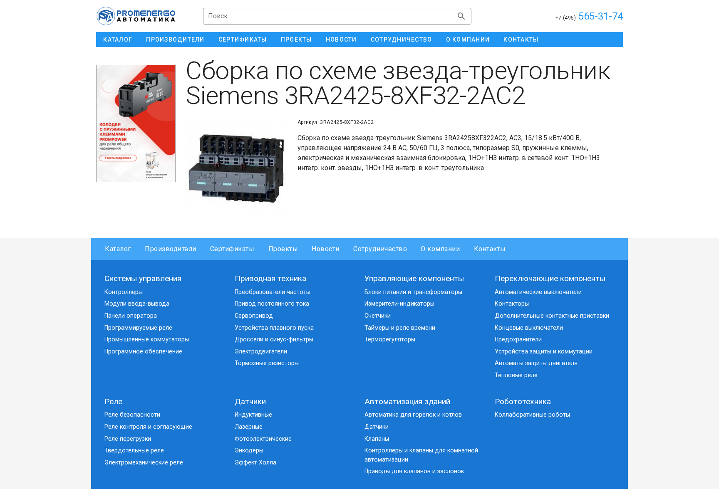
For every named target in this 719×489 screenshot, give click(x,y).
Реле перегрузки (127, 438)
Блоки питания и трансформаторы (413, 292)
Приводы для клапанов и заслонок (414, 471)
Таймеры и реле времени (399, 327)
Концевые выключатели (529, 327)
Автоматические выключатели (538, 292)
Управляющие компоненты (414, 278)
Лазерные (249, 426)
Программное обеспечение (143, 351)
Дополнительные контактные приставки (552, 315)
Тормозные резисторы (267, 363)
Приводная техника (270, 278)
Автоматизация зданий (407, 401)
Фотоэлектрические (263, 438)
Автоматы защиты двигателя (536, 363)
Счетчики (377, 315)
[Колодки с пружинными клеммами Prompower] (136, 123)
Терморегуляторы (389, 339)
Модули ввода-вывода (136, 303)
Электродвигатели (261, 351)
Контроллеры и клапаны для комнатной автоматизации (421, 455)
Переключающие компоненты (550, 278)
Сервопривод (254, 315)
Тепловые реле (516, 375)
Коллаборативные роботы (532, 414)
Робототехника (523, 401)
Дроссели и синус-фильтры (274, 339)
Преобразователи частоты (272, 292)
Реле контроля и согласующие (148, 426)
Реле (113, 401)
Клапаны (376, 438)
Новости (326, 249)
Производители (170, 249)
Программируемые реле (138, 327)
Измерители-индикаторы (399, 303)
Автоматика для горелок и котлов (413, 414)
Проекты (283, 249)
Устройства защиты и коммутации (544, 351)
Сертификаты (232, 249)
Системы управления (142, 278)
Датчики (250, 401)
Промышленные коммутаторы (146, 339)
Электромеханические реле (143, 462)
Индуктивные (253, 414)
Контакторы (512, 303)
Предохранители (518, 339)
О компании (440, 249)
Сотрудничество (380, 249)
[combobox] (337, 16)
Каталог (118, 249)
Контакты (490, 249)
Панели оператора (130, 315)
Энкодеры (249, 450)
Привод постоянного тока (272, 303)
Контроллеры (123, 292)
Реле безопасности (132, 414)
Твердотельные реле (134, 450)
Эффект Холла (255, 462)
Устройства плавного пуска (274, 327)
